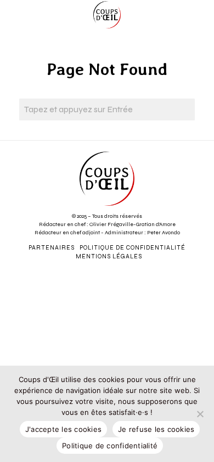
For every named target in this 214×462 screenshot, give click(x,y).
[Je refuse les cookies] (200, 413)
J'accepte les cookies (63, 429)
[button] (184, 109)
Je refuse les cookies (156, 429)
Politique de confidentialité (109, 445)
